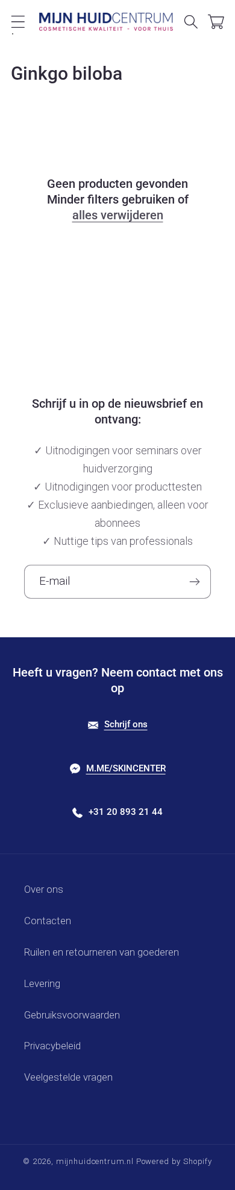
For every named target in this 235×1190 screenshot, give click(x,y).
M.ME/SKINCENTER (126, 768)
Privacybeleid (52, 1046)
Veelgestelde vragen (68, 1077)
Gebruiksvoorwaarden (72, 1015)
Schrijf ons (126, 724)
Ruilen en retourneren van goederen (101, 952)
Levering (42, 983)
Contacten (47, 921)
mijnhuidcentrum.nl (95, 1161)
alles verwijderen (117, 215)
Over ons (43, 889)
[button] (18, 21)
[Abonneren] (194, 582)
